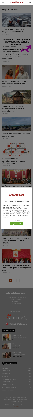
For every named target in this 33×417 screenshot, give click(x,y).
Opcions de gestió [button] (17, 220)
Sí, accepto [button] (16, 224)
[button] (3, 2)
